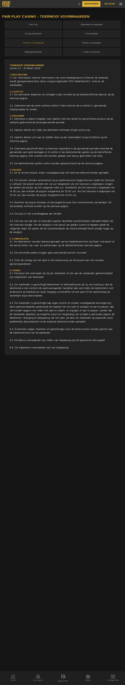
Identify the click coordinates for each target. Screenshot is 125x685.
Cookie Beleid (91, 34)
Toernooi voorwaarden (33, 43)
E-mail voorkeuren (91, 52)
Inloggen (109, 4)
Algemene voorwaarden (92, 24)
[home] (6, 4)
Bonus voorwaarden (92, 43)
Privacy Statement (33, 34)
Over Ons (33, 24)
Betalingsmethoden (33, 52)
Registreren (91, 4)
